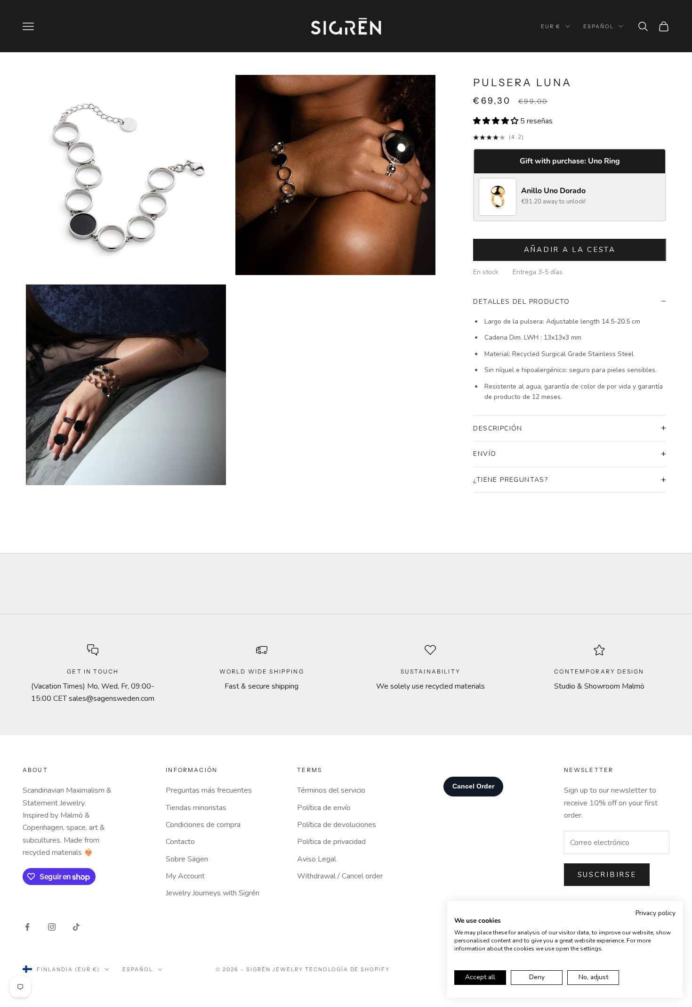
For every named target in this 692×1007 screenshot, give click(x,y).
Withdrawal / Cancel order (340, 876)
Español (598, 26)
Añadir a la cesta (570, 249)
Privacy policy (656, 913)
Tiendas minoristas (196, 808)
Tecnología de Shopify (347, 969)
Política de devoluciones (336, 825)
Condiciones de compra (203, 825)
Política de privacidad (331, 841)
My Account (185, 876)
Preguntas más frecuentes (209, 790)
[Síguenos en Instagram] (51, 927)
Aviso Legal (316, 859)
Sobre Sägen (187, 859)
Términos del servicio (331, 790)
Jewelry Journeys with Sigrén (212, 893)
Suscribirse (607, 874)
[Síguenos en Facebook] (27, 927)
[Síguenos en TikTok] (76, 927)
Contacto (180, 841)
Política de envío (324, 808)
